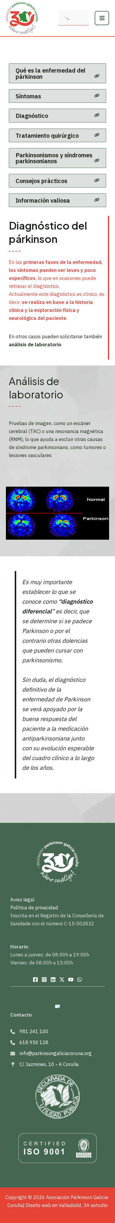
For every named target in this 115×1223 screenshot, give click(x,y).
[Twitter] (62, 979)
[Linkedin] (53, 979)
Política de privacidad (34, 907)
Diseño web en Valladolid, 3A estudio (67, 1205)
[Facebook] (35, 979)
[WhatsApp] (79, 979)
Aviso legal (22, 899)
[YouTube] (70, 979)
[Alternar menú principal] (102, 18)
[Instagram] (44, 979)
